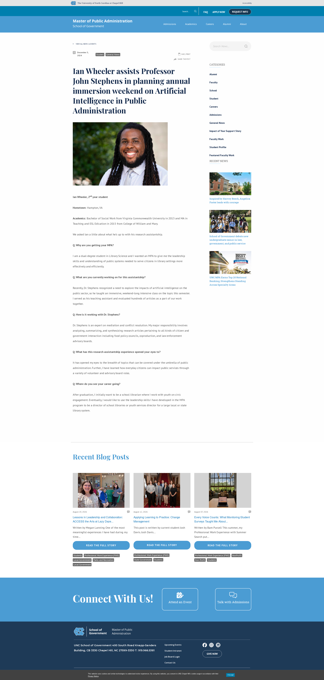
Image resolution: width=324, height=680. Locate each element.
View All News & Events (86, 44)
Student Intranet (173, 650)
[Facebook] (204, 645)
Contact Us (170, 662)
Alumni (227, 24)
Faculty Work (216, 139)
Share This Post (184, 59)
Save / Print (185, 54)
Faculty (213, 82)
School (213, 90)
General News (217, 123)
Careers (210, 24)
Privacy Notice (93, 676)
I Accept (230, 675)
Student (213, 98)
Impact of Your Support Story (225, 131)
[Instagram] (211, 645)
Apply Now (218, 12)
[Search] (246, 46)
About (243, 24)
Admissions (169, 24)
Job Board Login (172, 656)
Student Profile (217, 147)
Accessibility (247, 3)
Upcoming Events (173, 644)
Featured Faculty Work (221, 155)
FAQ (206, 12)
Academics (191, 24)
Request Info (240, 11)
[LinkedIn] (218, 645)
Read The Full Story (101, 545)
